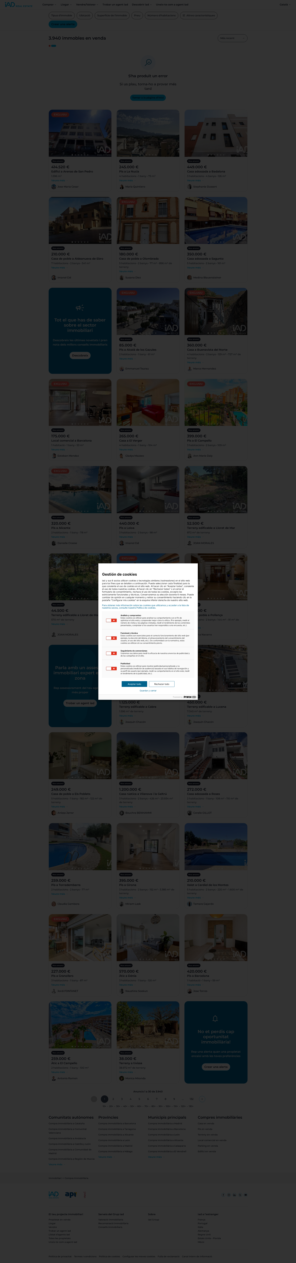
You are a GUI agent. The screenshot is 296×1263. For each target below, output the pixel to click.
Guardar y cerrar (148, 690)
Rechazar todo (161, 684)
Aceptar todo (134, 684)
